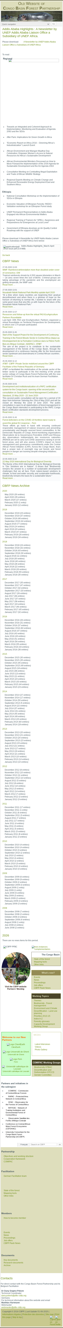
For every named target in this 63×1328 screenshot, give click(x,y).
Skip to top (17, 1317)
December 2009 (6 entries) (17, 877)
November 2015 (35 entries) (17, 660)
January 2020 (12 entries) (16, 505)
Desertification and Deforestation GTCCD (44, 1071)
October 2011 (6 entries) (16, 813)
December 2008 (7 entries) (17, 911)
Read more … (9, 285)
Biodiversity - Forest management (43, 1004)
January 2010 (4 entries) (16, 869)
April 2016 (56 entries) (15, 641)
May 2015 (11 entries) (15, 676)
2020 (4, 491)
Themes (37, 1000)
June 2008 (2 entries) (14, 928)
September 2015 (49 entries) (18, 665)
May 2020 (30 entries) (15, 494)
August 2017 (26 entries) (16, 593)
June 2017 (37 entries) (15, 599)
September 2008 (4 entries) (17, 919)
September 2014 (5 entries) (17, 703)
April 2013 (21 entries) (15, 754)
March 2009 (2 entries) (15, 898)
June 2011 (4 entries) (14, 823)
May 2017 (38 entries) (15, 601)
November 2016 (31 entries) (17, 623)
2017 (4, 579)
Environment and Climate (45, 1008)
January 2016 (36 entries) (16, 649)
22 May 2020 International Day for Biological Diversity (27, 461)
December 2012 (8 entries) (17, 770)
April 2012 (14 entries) (15, 791)
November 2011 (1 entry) (16, 810)
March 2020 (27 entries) (16, 500)
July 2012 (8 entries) (14, 783)
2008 (4, 908)
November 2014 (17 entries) (17, 697)
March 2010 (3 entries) (15, 863)
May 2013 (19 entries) (15, 751)
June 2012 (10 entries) (15, 786)
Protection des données (33, 1314)
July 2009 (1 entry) (13, 890)
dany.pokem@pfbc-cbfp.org (13, 1295)
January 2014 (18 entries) (16, 724)
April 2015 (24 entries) (15, 679)
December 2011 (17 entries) (17, 807)
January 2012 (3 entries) (16, 799)
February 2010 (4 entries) (16, 866)
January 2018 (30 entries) (16, 575)
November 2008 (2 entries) (17, 914)
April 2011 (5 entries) (14, 829)
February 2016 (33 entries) (17, 647)
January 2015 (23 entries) (16, 687)
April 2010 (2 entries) (14, 861)
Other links (39, 964)
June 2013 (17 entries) (15, 748)
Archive (7, 1265)
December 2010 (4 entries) (17, 845)
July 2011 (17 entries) (14, 821)
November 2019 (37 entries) (17, 516)
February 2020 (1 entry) (15, 502)
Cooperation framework (14, 1159)
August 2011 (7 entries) (15, 818)
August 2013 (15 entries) (16, 743)
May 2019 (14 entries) (15, 526)
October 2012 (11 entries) (16, 775)
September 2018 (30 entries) (18, 553)
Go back (6, 255)
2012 (4, 766)
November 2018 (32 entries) (17, 548)
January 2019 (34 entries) (16, 537)
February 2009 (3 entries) (16, 901)
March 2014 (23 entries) (16, 719)
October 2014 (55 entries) (16, 700)
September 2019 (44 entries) (18, 521)
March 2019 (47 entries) (16, 532)
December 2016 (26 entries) (17, 620)
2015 (4, 654)
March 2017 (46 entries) (16, 607)
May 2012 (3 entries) (14, 788)
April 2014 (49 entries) (15, 716)
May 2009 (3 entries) (14, 895)
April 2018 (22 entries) (15, 567)
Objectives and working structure (18, 1156)
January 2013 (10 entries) (16, 762)
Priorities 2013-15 (42, 1016)
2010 (4, 841)
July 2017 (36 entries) (15, 596)
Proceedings (40, 982)
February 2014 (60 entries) (17, 722)
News (36, 980)
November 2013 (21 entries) (17, 735)
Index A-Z (38, 1019)
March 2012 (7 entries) (15, 794)
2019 (4, 509)
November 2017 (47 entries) (17, 585)
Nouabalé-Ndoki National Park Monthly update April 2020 (29, 292)
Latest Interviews (42, 1044)
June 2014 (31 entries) (15, 711)
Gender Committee (43, 1075)
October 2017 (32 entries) (16, 588)
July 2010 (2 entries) (14, 855)
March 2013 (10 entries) (16, 756)
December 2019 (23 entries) (17, 513)
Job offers (38, 985)
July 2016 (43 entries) (15, 633)
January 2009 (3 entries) (16, 904)
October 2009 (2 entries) (16, 882)
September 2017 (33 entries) (18, 591)
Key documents (11, 1260)
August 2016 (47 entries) (16, 631)
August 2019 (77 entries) (16, 524)
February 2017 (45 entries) (17, 609)
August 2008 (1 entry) (14, 922)
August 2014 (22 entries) (16, 706)
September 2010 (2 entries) (17, 853)
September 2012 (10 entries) (18, 778)
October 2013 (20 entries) (16, 738)
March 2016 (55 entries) (16, 644)
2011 (4, 804)
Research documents (13, 1263)
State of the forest (42, 959)
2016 (4, 616)
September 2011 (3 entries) (17, 815)
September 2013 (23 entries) (18, 740)
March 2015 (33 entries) (16, 682)
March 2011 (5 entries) (15, 831)
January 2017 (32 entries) (16, 612)
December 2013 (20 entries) (17, 732)
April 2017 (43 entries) (15, 604)
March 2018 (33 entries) (16, 569)
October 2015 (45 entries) (16, 663)
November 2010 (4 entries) (17, 847)
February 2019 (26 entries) (17, 534)
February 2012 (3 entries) (16, 797)
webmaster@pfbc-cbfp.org (13, 1307)
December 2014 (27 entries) (17, 695)
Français (24, 1144)
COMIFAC (8, 1161)
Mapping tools (40, 962)
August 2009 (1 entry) (14, 887)
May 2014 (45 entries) (15, 714)
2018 (4, 542)
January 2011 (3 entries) (16, 837)
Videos (38, 1047)
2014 (4, 691)
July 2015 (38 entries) (15, 671)
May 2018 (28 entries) (15, 564)
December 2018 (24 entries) (17, 545)
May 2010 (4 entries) (14, 858)
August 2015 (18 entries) (16, 668)
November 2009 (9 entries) (17, 879)
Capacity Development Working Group (44, 1025)
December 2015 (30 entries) (17, 657)
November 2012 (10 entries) (17, 772)
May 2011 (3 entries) (14, 826)
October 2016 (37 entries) (16, 625)
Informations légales (11, 1314)
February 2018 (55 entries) (17, 572)
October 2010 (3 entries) (16, 850)
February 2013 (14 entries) (17, 759)
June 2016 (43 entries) (15, 636)
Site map (50, 1314)
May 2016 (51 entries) (15, 639)
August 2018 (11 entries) (16, 556)
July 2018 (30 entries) (15, 558)
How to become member (15, 1218)
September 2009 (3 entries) (17, 885)
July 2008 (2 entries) (14, 925)
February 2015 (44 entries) (17, 684)
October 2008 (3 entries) (16, 917)
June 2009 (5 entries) (14, 893)
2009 (4, 873)
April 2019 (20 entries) (15, 529)
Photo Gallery (41, 1049)
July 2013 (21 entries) (15, 746)
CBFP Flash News (42, 988)
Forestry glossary (42, 1021)
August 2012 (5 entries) (15, 780)
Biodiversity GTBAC (43, 1067)
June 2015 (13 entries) (15, 673)
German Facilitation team (15, 1176)
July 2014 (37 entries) (15, 708)
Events (37, 977)
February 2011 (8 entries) (16, 834)
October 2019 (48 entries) (16, 518)
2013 (4, 729)
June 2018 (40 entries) (15, 561)
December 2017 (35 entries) (17, 582)
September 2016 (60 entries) (18, 628)
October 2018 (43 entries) (16, 550)
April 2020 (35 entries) (15, 497)
